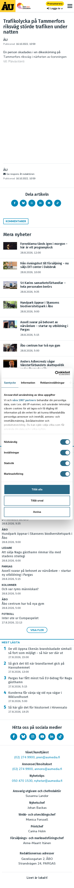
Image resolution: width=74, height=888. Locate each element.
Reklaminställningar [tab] (52, 382)
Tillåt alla (37, 489)
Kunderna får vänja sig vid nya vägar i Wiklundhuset (35, 697)
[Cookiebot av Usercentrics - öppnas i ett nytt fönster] (55, 373)
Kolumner (9, 585)
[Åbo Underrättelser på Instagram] (32, 736)
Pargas (7, 566)
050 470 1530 (22, 781)
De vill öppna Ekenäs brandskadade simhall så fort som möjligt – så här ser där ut (40, 653)
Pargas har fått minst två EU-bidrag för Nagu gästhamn (40, 682)
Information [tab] (28, 382)
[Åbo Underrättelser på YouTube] (42, 736)
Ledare (7, 548)
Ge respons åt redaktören (20, 174)
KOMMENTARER (16, 221)
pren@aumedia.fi (48, 757)
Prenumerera (54, 3)
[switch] (65, 452)
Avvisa (37, 511)
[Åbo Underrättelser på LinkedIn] (51, 736)
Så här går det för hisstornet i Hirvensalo (37, 710)
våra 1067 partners (24, 400)
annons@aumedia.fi (48, 769)
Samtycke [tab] (10, 382)
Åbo (5, 529)
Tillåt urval (37, 500)
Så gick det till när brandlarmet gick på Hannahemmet (36, 668)
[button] (54, 8)
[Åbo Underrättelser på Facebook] (13, 736)
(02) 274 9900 (24, 757)
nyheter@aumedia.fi (48, 781)
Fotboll (8, 614)
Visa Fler (37, 630)
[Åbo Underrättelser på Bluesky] (23, 736)
